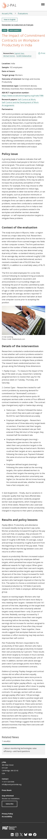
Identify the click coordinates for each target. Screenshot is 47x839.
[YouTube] (30, 834)
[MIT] (23, 828)
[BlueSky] (25, 834)
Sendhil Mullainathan (23, 56)
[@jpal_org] (16, 834)
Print (43, 53)
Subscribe (9, 804)
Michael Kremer (9, 56)
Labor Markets (15, 30)
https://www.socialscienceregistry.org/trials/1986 (22, 95)
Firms (5, 30)
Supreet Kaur (19, 53)
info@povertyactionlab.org (11, 784)
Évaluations (23, 13)
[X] (21, 834)
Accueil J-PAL (7, 13)
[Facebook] (34, 834)
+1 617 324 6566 (8, 782)
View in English (10, 19)
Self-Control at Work (26, 99)
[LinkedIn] (12, 834)
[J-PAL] (9, 5)
